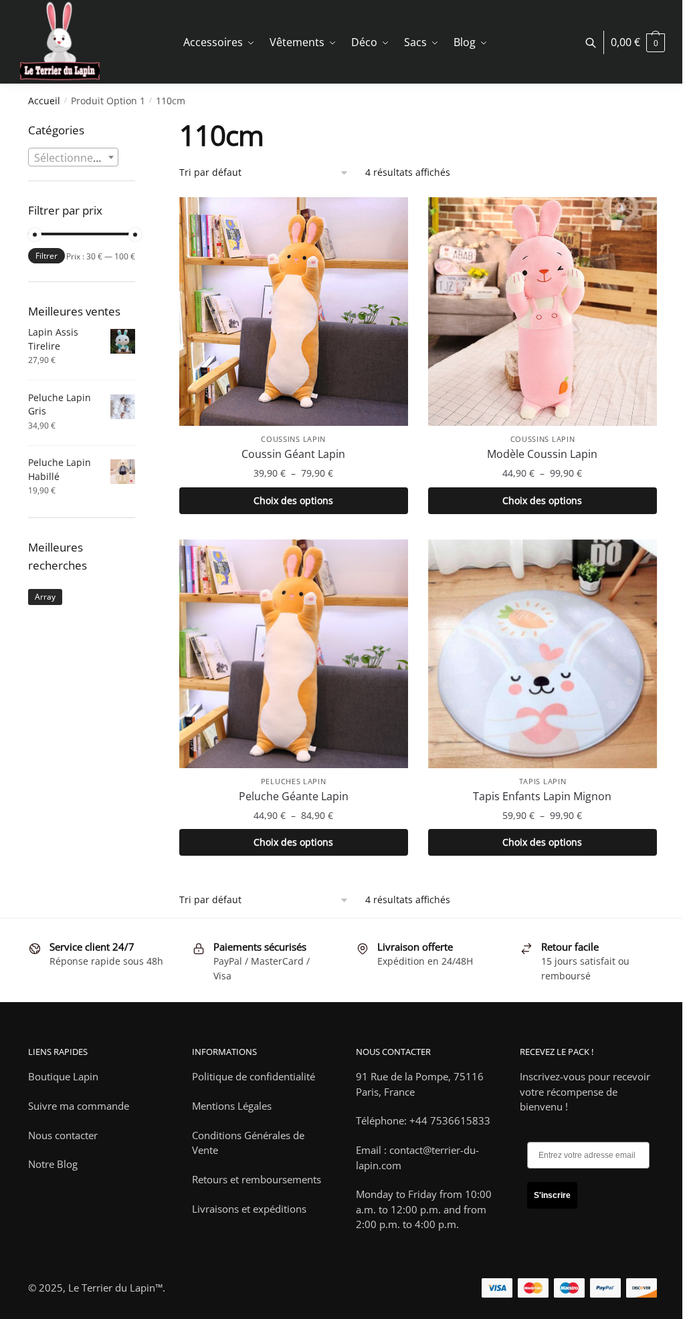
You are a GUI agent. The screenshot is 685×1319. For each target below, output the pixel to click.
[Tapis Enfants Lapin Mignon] (542, 653)
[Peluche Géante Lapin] (293, 653)
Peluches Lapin (293, 781)
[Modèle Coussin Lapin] (542, 311)
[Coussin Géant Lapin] (293, 311)
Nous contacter (63, 1135)
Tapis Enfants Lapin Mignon (542, 796)
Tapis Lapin (543, 781)
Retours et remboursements (256, 1179)
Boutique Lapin (63, 1076)
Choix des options (293, 500)
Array (45, 596)
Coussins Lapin (293, 439)
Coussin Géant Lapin (293, 454)
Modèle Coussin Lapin (542, 454)
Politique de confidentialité (253, 1076)
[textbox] (73, 157)
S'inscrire (552, 1195)
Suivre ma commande (78, 1105)
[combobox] (73, 157)
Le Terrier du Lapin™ (115, 1287)
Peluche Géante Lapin (294, 796)
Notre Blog (53, 1164)
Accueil (44, 100)
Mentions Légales (232, 1105)
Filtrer (46, 255)
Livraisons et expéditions (249, 1208)
